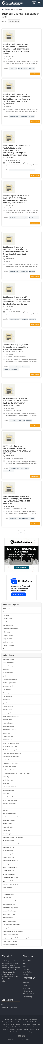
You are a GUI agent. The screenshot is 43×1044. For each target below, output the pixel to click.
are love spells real (8, 857)
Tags (24, 966)
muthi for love (7, 740)
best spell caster (8, 760)
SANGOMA (6, 733)
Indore (34, 1024)
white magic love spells (10, 800)
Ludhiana (34, 1027)
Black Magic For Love (9, 864)
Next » (21, 532)
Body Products (25, 468)
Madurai (5, 1029)
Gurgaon (18, 1024)
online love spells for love (10, 877)
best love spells (7, 824)
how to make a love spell (10, 934)
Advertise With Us (29, 994)
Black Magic (6, 777)
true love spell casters (9, 767)
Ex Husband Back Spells (10, 750)
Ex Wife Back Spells (8, 871)
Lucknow (27, 1027)
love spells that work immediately (13, 837)
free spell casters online (10, 944)
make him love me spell (10, 941)
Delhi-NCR (30, 1022)
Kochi (14, 1027)
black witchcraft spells (9, 921)
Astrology (31, 69)
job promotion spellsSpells (11, 716)
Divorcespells (7, 693)
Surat (17, 1032)
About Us (26, 983)
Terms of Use (27, 988)
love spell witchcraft (9, 904)
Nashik (26, 1029)
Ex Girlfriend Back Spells (10, 746)
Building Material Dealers (11, 369)
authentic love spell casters (11, 756)
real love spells (7, 807)
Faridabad (38, 1022)
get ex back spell (8, 686)
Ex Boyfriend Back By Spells (11, 743)
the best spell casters (9, 770)
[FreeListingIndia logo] (13, 3)
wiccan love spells (8, 797)
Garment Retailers (23, 518)
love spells (6, 783)
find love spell (7, 897)
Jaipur (39, 1024)
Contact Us (26, 985)
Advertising (13, 420)
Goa (12, 1024)
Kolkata (20, 1027)
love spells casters (8, 726)
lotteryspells (6, 699)
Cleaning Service (14, 468)
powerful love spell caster (10, 763)
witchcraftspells (7, 709)
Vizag (30, 1032)
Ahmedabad (8, 1019)
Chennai (13, 1022)
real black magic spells (9, 814)
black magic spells (8, 662)
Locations (26, 969)
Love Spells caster (8, 736)
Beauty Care (13, 69)
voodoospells (7, 713)
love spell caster (7, 672)
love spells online (8, 827)
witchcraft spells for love (10, 861)
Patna (32, 1029)
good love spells (8, 887)
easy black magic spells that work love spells (16, 938)
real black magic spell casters (11, 924)
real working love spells (10, 891)
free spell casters (8, 928)
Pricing (25, 975)
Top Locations (27, 961)
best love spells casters (10, 679)
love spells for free (8, 847)
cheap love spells (8, 854)
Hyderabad (26, 1024)
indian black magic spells (10, 908)
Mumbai (12, 1029)
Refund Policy (27, 997)
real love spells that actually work (13, 844)
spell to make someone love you (12, 817)
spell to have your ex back (10, 867)
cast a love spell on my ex (10, 884)
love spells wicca (8, 850)
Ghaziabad (6, 1024)
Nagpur (19, 1029)
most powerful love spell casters (12, 753)
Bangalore (17, 1019)
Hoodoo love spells (8, 840)
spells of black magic (9, 914)
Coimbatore (21, 1022)
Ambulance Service (15, 367)
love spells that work (9, 659)
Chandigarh (5, 1022)
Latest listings (27, 972)
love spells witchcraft (9, 820)
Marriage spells (7, 720)
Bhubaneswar (33, 1019)
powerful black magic (9, 911)
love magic (6, 810)
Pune (37, 1029)
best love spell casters (9, 683)
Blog (24, 963)
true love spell (7, 834)
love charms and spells (9, 901)
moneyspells (7, 689)
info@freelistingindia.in (9, 1007)
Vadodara (24, 1032)
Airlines (32, 518)
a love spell (6, 830)
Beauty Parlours (23, 69)
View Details (34, 74)
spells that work (7, 780)
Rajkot (12, 1032)
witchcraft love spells (9, 803)
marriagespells (7, 696)
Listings (7, 9)
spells (4, 676)
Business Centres (9, 471)
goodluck (6, 703)
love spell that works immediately (13, 931)
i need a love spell (8, 894)
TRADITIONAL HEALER (9, 730)
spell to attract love (8, 874)
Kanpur (8, 1027)
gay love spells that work (10, 881)
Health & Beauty (14, 116)
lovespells (6, 669)
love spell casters (8, 723)
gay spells (6, 793)
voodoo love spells (8, 790)
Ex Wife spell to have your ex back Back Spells (16, 773)
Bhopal (24, 1019)
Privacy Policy (27, 991)
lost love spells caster (9, 787)
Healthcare (24, 116)
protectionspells (8, 706)
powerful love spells (9, 666)
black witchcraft (7, 918)
